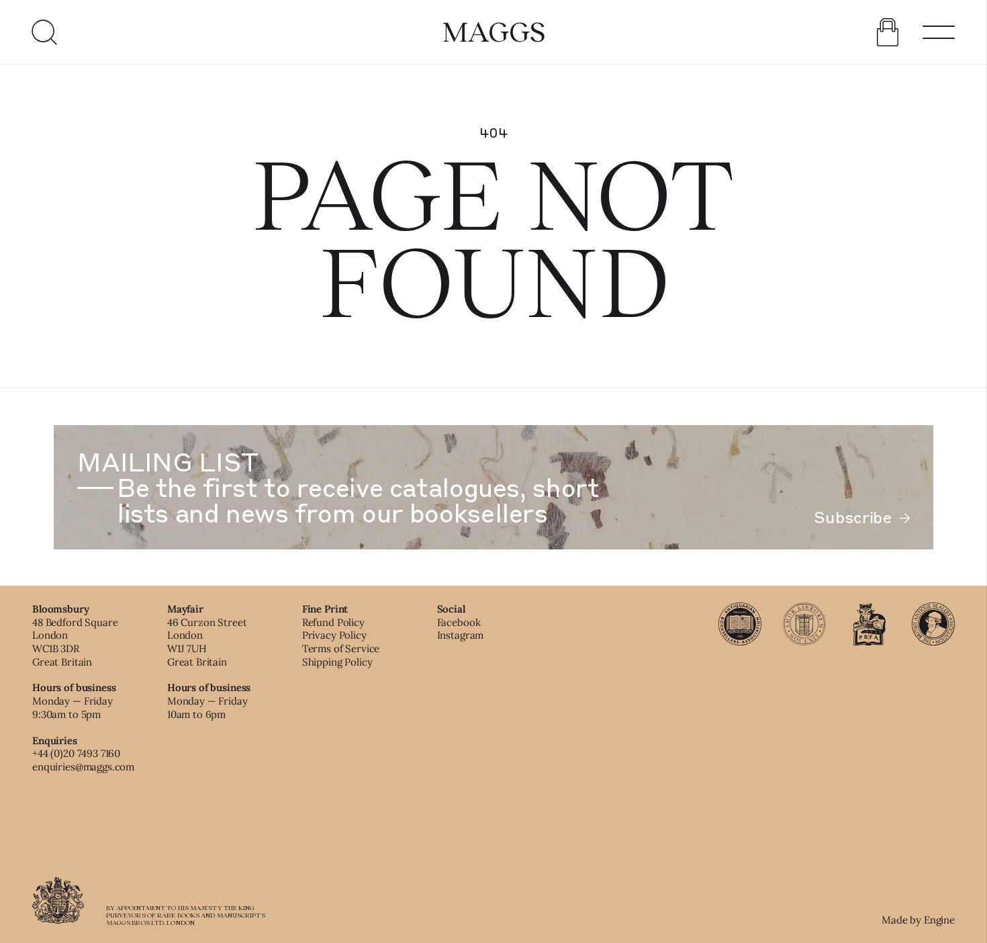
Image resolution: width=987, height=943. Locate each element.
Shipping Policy (337, 662)
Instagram (460, 635)
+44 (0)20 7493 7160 (76, 753)
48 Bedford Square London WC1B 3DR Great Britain (74, 642)
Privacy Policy (334, 635)
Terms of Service (341, 648)
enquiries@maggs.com (83, 766)
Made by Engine (918, 919)
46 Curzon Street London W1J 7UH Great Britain (207, 642)
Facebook (459, 622)
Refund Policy (333, 622)
